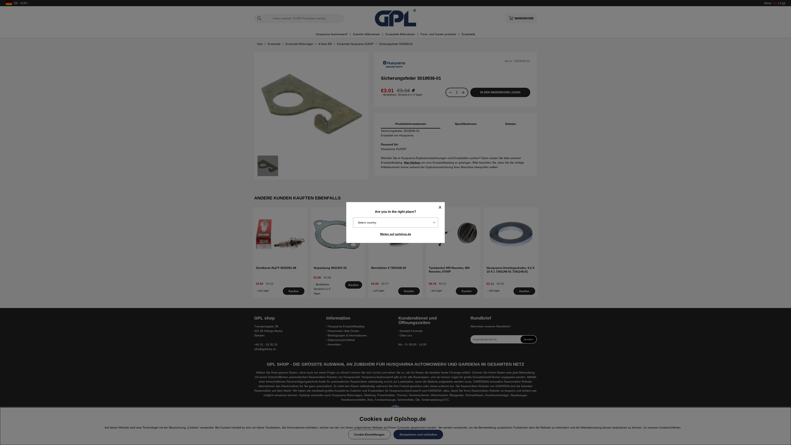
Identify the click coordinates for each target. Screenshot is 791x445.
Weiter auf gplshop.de (395, 234)
